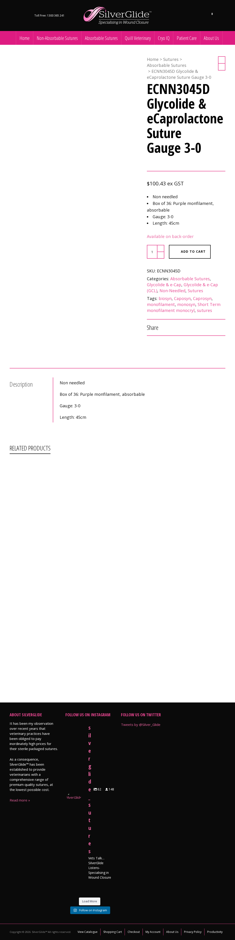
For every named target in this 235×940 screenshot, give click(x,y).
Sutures (171, 59)
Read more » (20, 800)
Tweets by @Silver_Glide (140, 724)
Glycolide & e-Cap (164, 284)
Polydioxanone (137, 470)
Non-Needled (172, 290)
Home (153, 59)
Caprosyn (202, 298)
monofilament (161, 304)
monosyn (186, 304)
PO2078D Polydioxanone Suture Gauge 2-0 (111, 464)
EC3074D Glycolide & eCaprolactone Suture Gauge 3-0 (119, 645)
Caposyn (182, 298)
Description (21, 384)
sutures (204, 310)
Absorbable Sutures (166, 65)
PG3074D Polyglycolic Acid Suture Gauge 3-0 (112, 524)
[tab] (31, 384)
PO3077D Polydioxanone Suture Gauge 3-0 (111, 584)
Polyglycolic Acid (138, 531)
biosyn (165, 298)
